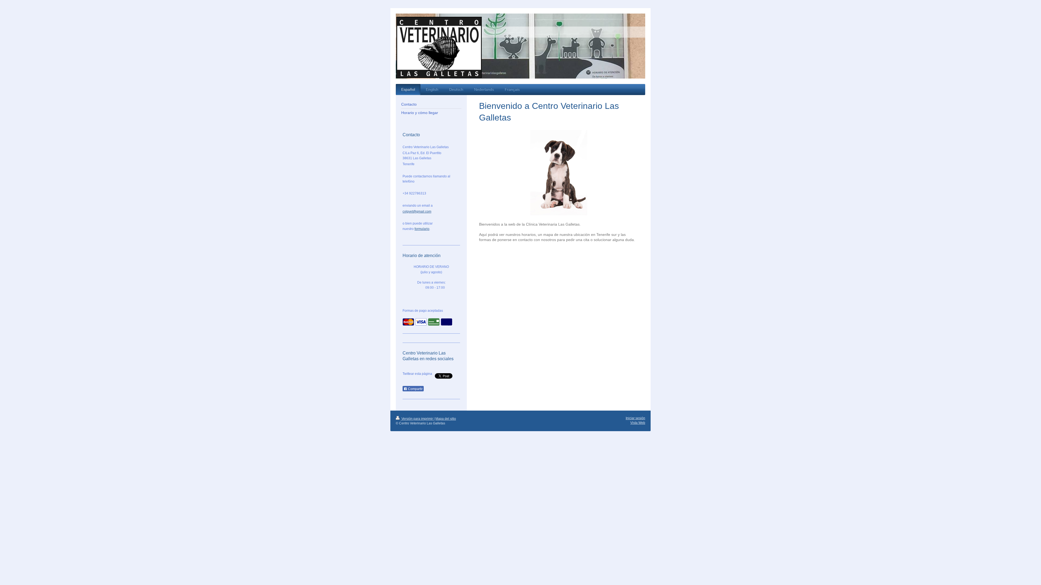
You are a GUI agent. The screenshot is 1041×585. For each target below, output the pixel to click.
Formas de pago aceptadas (423, 311)
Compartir (415, 389)
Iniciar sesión (635, 418)
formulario (422, 229)
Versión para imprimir (417, 419)
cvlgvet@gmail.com (417, 211)
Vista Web (637, 423)
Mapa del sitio (445, 419)
